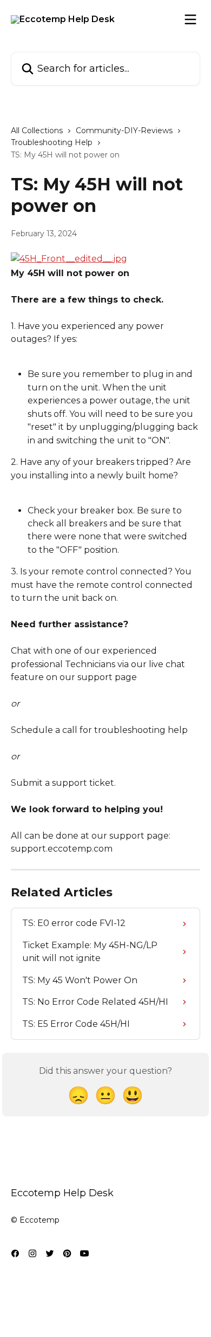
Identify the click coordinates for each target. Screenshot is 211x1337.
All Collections (37, 130)
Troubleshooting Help (52, 142)
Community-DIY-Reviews (124, 130)
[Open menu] (190, 19)
